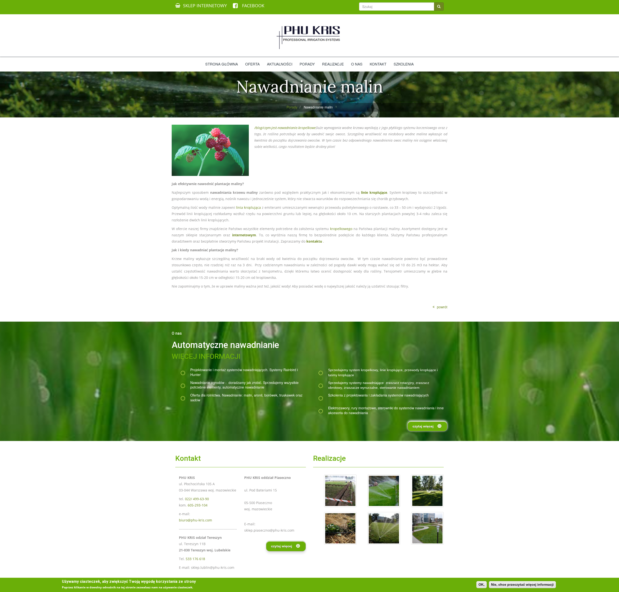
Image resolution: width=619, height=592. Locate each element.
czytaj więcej (423, 426)
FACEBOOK (252, 5)
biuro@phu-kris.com (195, 520)
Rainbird (289, 369)
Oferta (252, 63)
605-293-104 (197, 505)
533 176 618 (195, 558)
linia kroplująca (248, 207)
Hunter (195, 374)
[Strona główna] (309, 37)
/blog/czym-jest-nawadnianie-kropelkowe (285, 127)
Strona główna (221, 63)
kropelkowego (341, 228)
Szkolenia (404, 63)
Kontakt (378, 63)
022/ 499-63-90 (197, 499)
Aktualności (279, 63)
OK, (482, 584)
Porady (307, 63)
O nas (356, 63)
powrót (442, 307)
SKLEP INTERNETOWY (205, 5)
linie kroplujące (391, 370)
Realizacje (333, 63)
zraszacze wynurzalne (361, 388)
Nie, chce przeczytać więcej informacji (522, 584)
